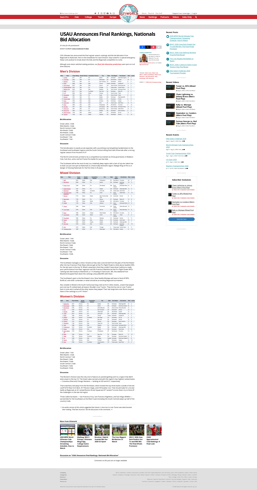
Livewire (194, 475)
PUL (182, 477)
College (88, 17)
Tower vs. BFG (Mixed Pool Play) (185, 87)
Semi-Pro (64, 17)
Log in (194, 13)
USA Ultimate (150, 78)
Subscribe (194, 479)
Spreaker (186, 481)
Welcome (149, 479)
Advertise (122, 472)
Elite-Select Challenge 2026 (69, 13)
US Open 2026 (171, 160)
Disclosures (135, 472)
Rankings (152, 17)
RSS (196, 481)
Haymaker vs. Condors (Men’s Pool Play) (186, 114)
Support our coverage (181, 13)
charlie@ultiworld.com (147, 63)
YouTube (144, 481)
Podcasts (164, 17)
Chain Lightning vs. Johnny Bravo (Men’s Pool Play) (185, 96)
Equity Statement (156, 472)
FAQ (189, 479)
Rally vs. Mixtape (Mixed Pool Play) (184, 106)
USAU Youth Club (179, 156)
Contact (129, 472)
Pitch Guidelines (179, 472)
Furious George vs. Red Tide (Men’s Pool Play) (186, 122)
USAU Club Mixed (149, 74)
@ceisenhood (144, 64)
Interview (133, 475)
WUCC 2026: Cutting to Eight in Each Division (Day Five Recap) (183, 66)
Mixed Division (70, 173)
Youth (101, 17)
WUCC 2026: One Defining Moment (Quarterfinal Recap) (183, 54)
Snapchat (179, 481)
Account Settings (176, 479)
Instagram (157, 481)
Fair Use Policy (166, 472)
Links (138, 475)
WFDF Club (178, 149)
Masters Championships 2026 (177, 166)
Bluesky (169, 481)
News (142, 17)
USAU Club (148, 73)
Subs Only (187, 17)
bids (156, 76)
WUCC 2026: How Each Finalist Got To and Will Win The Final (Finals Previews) (182, 46)
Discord (151, 13)
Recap (179, 475)
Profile (169, 475)
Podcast (158, 475)
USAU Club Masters (179, 168)
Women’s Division (72, 296)
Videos (176, 17)
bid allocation (150, 76)
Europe (113, 17)
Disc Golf (159, 13)
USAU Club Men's (190, 101)
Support (184, 479)
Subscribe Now (181, 219)
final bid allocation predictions (110, 64)
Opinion (147, 475)
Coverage (126, 475)
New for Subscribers (159, 479)
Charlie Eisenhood (78, 49)
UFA (179, 477)
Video (189, 475)
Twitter (163, 481)
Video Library (193, 472)
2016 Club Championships (153, 82)
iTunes (192, 481)
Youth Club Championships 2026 (178, 153)
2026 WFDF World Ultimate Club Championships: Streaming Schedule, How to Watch (182, 38)
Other (152, 475)
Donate (142, 472)
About (144, 13)
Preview (163, 475)
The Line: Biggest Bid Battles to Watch (181, 60)
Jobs (172, 472)
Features (115, 475)
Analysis (121, 475)
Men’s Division (70, 71)
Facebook (151, 481)
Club (77, 17)
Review (185, 475)
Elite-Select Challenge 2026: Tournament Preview (180, 72)
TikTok (174, 481)
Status (186, 472)
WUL (186, 477)
